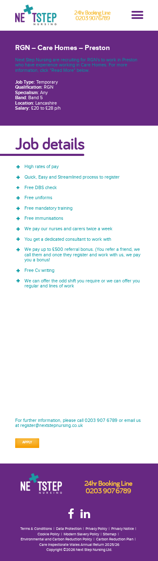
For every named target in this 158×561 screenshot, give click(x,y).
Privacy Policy (96, 529)
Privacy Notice (122, 529)
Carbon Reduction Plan (115, 539)
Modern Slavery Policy (81, 534)
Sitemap (109, 534)
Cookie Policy (48, 534)
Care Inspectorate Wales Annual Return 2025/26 (79, 545)
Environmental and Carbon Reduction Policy (56, 539)
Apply (27, 442)
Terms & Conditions (36, 529)
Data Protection (69, 529)
